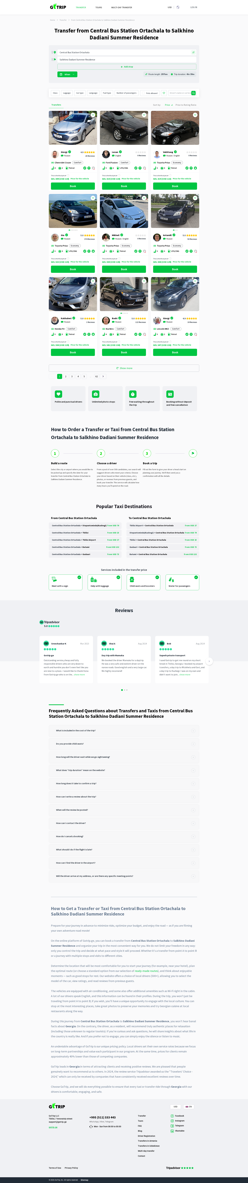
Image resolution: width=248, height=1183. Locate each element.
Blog (140, 1131)
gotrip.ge (53, 1127)
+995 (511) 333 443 (102, 1117)
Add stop (128, 66)
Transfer (63, 20)
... (90, 376)
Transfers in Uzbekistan (149, 1146)
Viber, (102, 1121)
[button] (52, 211)
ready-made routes (146, 971)
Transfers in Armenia (147, 1141)
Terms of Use (55, 1168)
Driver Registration (146, 1136)
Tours (140, 1121)
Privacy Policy (71, 1168)
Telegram (109, 1121)
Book (73, 186)
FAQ (140, 1126)
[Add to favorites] (93, 115)
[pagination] (52, 376)
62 (96, 376)
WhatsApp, (94, 1121)
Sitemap (84, 1180)
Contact (141, 1156)
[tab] (124, 731)
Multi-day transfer (146, 1151)
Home (52, 20)
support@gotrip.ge (58, 1122)
